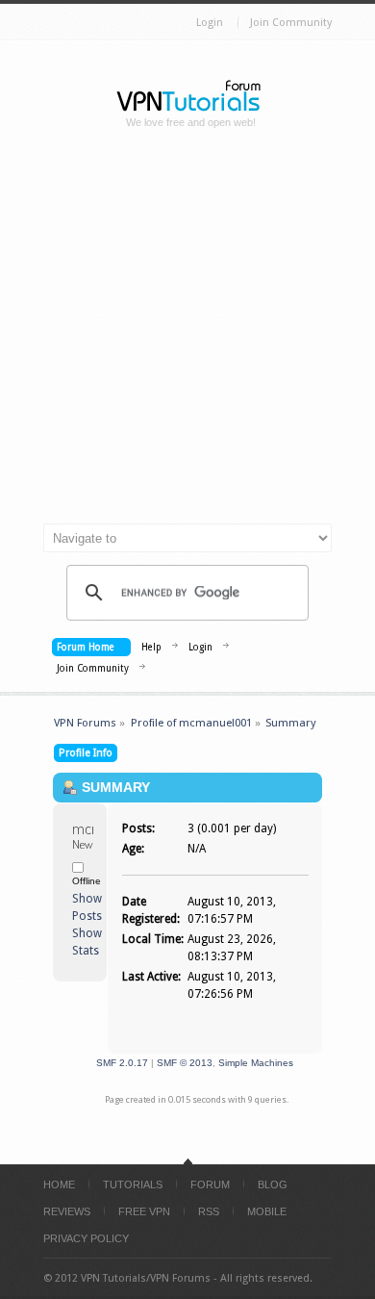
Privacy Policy (86, 1238)
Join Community (291, 22)
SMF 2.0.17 (122, 1062)
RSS (208, 1211)
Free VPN (144, 1211)
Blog (273, 1184)
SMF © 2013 (184, 1062)
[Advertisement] (187, 334)
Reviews (66, 1211)
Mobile (267, 1211)
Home (59, 1184)
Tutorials (132, 1184)
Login (209, 22)
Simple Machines (255, 1062)
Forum (210, 1184)
